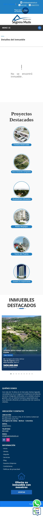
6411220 (23, 5)
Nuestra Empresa (9, 463)
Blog (5, 460)
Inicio (2, 36)
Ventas (5, 451)
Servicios (6, 457)
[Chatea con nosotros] (32, 503)
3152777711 (35, 5)
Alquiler (6, 454)
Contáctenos (7, 466)
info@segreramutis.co (30, 2)
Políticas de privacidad (11, 469)
